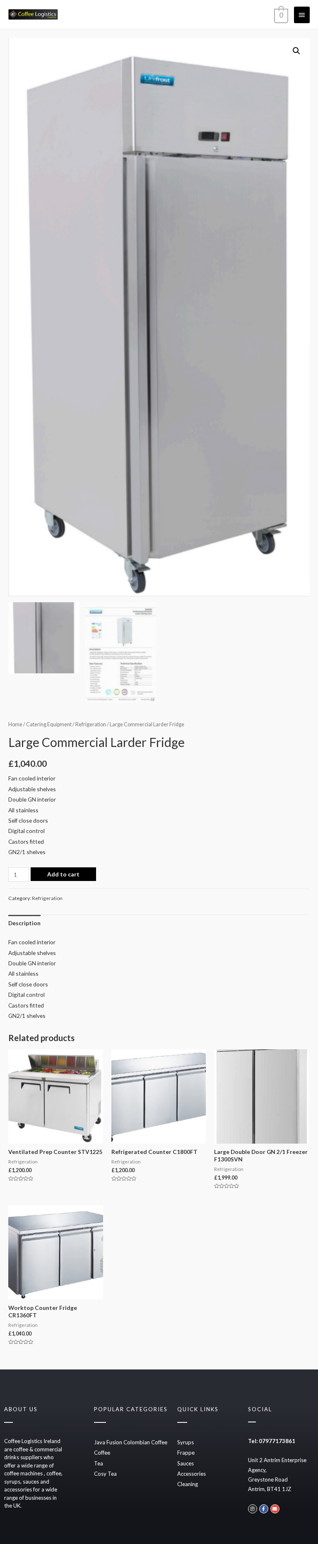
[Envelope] (274, 1508)
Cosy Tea (105, 1473)
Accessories (191, 1473)
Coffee (102, 1452)
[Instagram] (252, 1508)
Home (15, 724)
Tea (98, 1463)
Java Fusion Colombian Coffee (130, 1442)
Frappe (186, 1452)
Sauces (185, 1463)
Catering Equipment (49, 724)
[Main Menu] (302, 15)
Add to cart (63, 874)
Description (24, 922)
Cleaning (187, 1484)
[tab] (24, 923)
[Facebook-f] (263, 1508)
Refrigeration (90, 724)
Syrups (185, 1442)
